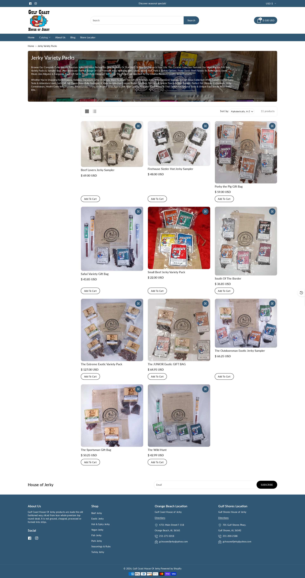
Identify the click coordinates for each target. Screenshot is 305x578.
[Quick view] (138, 126)
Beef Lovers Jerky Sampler (98, 170)
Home (31, 46)
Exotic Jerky (97, 518)
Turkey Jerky (97, 552)
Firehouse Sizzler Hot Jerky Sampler (170, 169)
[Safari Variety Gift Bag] (112, 239)
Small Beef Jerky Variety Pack (166, 272)
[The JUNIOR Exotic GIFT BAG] (179, 330)
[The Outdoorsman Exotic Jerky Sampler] (246, 323)
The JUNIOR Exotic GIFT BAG (167, 364)
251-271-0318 (166, 536)
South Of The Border (228, 278)
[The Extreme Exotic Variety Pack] (112, 330)
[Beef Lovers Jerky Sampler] (112, 144)
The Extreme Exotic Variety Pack (101, 364)
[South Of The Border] (246, 241)
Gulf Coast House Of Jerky (146, 568)
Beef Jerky (96, 513)
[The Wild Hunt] (179, 415)
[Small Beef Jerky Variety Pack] (179, 238)
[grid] (86, 111)
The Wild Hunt (157, 449)
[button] (265, 20)
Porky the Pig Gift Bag (229, 186)
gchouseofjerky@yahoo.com (174, 541)
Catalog (43, 37)
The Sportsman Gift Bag (96, 449)
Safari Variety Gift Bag (94, 274)
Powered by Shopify (171, 568)
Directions (160, 517)
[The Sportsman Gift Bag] (112, 415)
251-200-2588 (230, 536)
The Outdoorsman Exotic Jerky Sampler (240, 350)
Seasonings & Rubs (101, 546)
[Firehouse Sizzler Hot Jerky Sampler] (179, 143)
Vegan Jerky (97, 529)
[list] (94, 111)
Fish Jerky (96, 535)
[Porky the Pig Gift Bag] (246, 152)
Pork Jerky (96, 541)
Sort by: (224, 111)
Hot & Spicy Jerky (100, 524)
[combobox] (144, 20)
